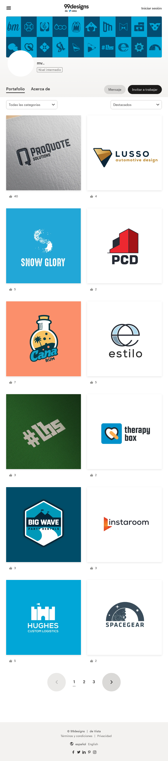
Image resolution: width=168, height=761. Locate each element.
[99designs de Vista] (76, 8)
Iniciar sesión (151, 8)
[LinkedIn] (84, 752)
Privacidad (104, 736)
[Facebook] (73, 752)
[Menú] (8, 8)
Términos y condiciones (76, 736)
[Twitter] (78, 752)
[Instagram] (94, 752)
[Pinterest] (89, 752)
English (93, 744)
